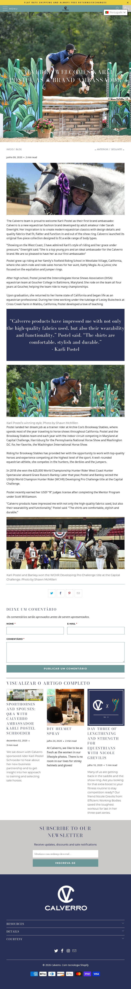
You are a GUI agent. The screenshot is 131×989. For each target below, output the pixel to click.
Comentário (15, 639)
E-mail (72, 623)
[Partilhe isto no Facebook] (60, 593)
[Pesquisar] (119, 8)
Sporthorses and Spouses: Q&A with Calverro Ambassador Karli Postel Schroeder (21, 719)
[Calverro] (65, 8)
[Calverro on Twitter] (56, 951)
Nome (11, 623)
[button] (115, 12)
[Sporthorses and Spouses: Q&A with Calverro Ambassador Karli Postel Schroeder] (24, 695)
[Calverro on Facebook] (62, 951)
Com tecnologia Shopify (75, 965)
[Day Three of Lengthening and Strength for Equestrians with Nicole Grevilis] (106, 707)
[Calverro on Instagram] (68, 951)
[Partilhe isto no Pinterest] (69, 593)
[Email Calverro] (74, 951)
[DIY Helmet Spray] (65, 707)
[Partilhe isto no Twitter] (51, 593)
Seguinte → (118, 149)
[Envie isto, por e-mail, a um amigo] (78, 593)
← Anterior (101, 149)
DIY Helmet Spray (59, 731)
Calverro (56, 965)
